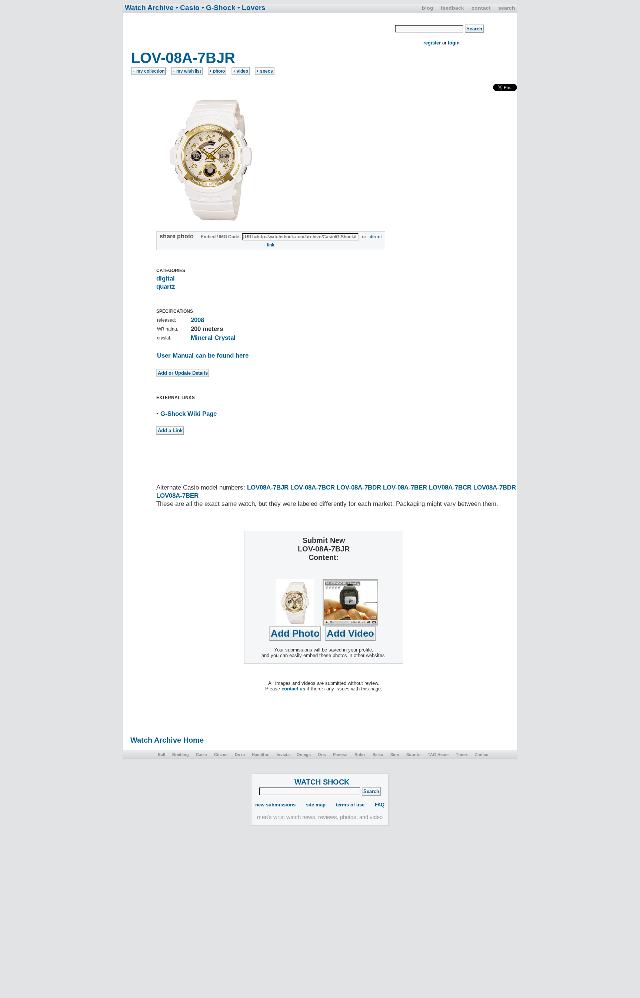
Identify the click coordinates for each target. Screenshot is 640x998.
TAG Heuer (438, 754)
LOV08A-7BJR (268, 487)
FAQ (379, 805)
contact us (293, 689)
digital (165, 278)
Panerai (340, 754)
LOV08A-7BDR (494, 487)
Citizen (221, 754)
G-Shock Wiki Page (188, 413)
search (506, 8)
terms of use (350, 805)
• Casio (188, 7)
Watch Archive (149, 7)
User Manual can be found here (203, 355)
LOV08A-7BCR (450, 487)
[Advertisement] (259, 30)
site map (316, 805)
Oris (322, 754)
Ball (161, 754)
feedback (452, 8)
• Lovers (251, 7)
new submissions (275, 805)
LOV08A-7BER (177, 495)
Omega (304, 754)
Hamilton (261, 754)
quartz (165, 286)
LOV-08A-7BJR (183, 58)
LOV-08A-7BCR (312, 487)
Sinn (394, 754)
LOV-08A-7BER (405, 487)
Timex (462, 754)
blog (427, 8)
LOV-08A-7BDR (359, 487)
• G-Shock (218, 7)
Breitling (180, 754)
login (454, 43)
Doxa (240, 754)
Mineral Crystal (213, 337)
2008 (197, 320)
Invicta (283, 754)
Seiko (378, 754)
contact (481, 8)
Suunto (413, 754)
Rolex (360, 754)
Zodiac (481, 754)
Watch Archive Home (167, 740)
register (432, 43)
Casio (201, 754)
